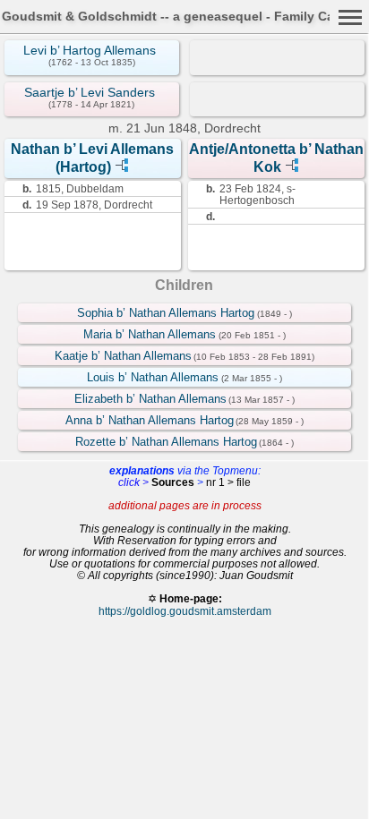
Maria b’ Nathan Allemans (149, 334)
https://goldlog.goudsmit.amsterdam (185, 611)
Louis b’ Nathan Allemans (153, 377)
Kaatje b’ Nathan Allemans (123, 356)
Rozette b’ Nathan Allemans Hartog (166, 441)
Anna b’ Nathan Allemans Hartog (149, 420)
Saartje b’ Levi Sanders (89, 92)
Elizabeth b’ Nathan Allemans (150, 398)
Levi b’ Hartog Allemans (89, 50)
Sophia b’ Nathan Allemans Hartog (165, 313)
